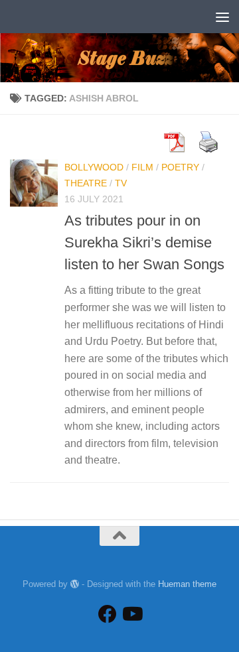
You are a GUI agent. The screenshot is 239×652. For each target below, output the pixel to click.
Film (142, 167)
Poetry (180, 167)
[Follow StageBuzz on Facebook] (107, 614)
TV (121, 183)
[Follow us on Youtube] (131, 614)
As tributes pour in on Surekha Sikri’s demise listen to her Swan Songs (144, 242)
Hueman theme (187, 584)
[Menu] (222, 16)
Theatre (85, 183)
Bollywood (93, 167)
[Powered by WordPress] (74, 584)
